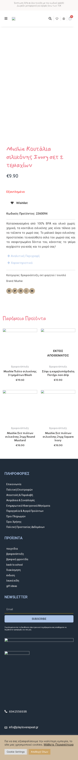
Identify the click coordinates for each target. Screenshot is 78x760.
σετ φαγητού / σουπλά (53, 275)
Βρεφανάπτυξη (29, 275)
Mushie (18, 281)
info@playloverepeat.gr (23, 727)
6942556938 (18, 711)
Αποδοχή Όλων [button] (39, 751)
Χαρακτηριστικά (21, 263)
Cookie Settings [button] (16, 751)
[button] (50, 18)
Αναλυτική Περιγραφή (25, 256)
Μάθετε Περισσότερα (58, 744)
